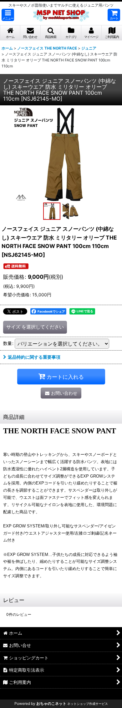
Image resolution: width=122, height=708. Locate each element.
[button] (8, 15)
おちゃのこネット (51, 703)
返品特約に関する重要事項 (34, 357)
